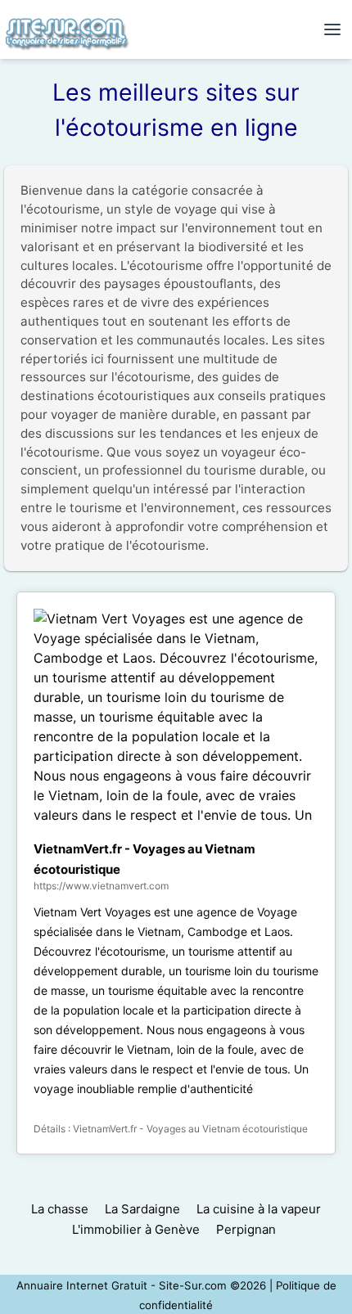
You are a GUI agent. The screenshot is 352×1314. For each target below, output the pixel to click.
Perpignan (246, 1229)
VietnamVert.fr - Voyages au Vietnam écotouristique (190, 1129)
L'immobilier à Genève (136, 1229)
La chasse (59, 1209)
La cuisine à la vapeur (258, 1209)
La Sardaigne (142, 1209)
